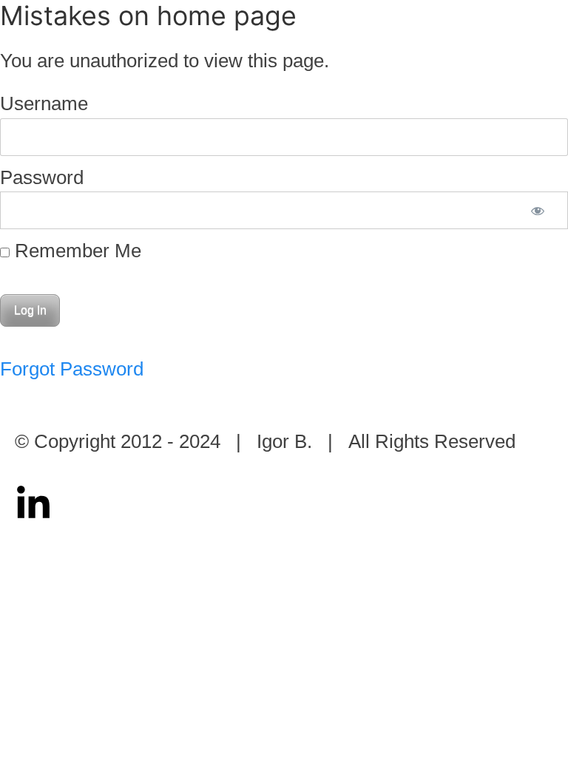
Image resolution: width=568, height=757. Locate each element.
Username (44, 103)
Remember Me (75, 250)
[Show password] (537, 210)
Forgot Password (71, 369)
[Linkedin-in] (33, 504)
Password (42, 177)
